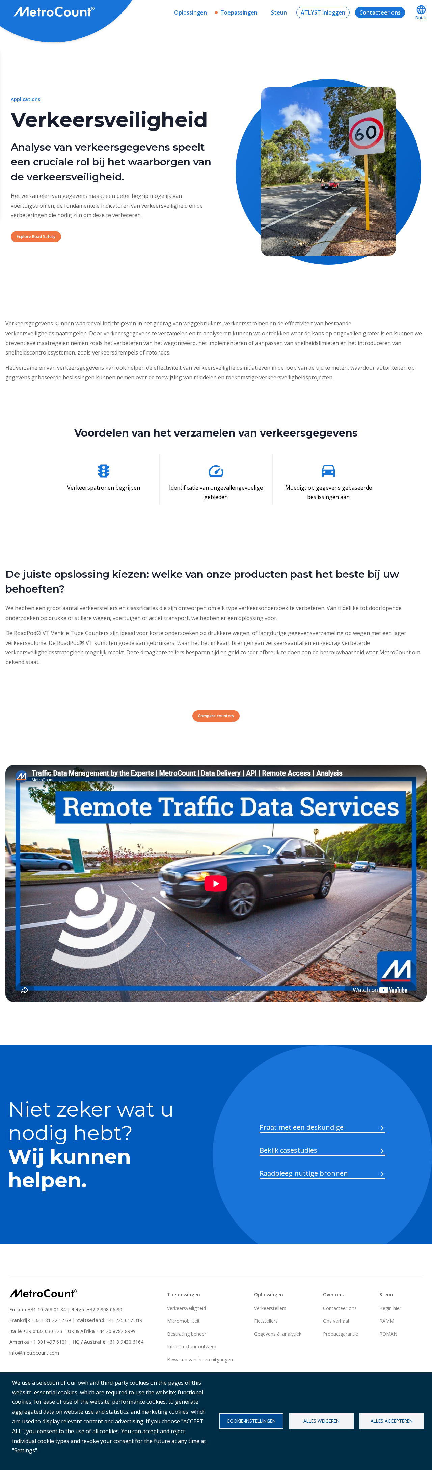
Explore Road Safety (36, 236)
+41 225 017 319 (124, 1320)
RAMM (386, 1321)
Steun (279, 12)
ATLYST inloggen (323, 12)
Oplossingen (190, 12)
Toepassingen (239, 12)
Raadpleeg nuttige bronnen (304, 1173)
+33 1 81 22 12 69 (51, 1320)
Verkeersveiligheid (186, 1308)
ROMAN (388, 1334)
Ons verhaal (336, 1321)
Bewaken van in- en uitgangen (200, 1359)
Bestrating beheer (186, 1334)
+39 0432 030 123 (42, 1331)
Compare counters (216, 716)
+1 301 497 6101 (48, 1342)
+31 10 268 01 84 (47, 1309)
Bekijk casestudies (288, 1150)
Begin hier (390, 1308)
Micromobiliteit (183, 1321)
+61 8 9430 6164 (125, 1342)
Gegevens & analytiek (277, 1334)
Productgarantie (340, 1334)
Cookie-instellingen (251, 1421)
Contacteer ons (380, 12)
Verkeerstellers (270, 1308)
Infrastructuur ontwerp (191, 1346)
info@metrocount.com (34, 1352)
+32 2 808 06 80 (103, 1309)
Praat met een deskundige (302, 1127)
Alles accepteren (392, 1421)
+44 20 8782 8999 (116, 1331)
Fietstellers (266, 1321)
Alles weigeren (321, 1421)
